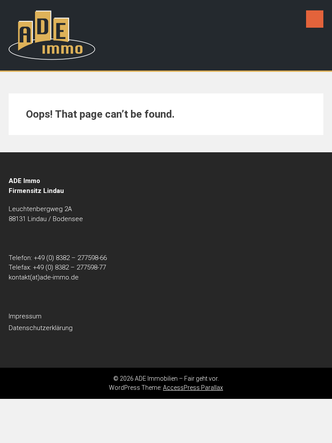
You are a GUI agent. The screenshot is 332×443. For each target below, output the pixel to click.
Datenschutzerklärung (41, 328)
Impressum (25, 316)
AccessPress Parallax (193, 387)
